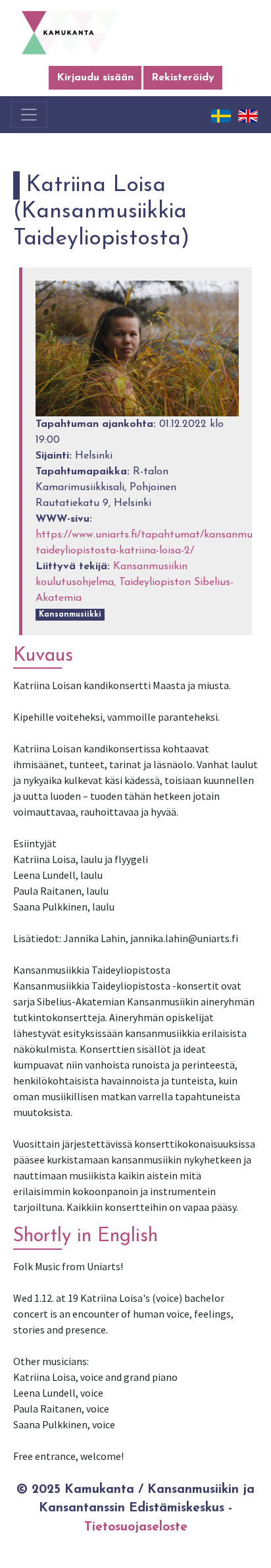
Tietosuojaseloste (135, 1527)
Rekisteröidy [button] (182, 77)
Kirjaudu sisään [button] (95, 77)
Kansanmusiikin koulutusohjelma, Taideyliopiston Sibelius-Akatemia (135, 582)
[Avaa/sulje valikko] (29, 114)
